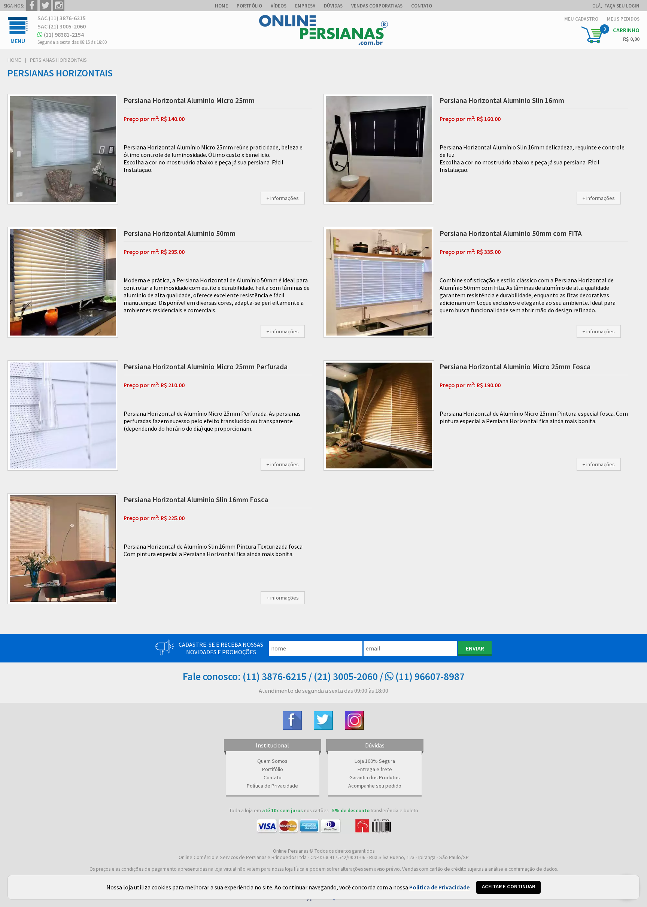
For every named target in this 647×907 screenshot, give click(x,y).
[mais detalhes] (283, 198)
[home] (323, 42)
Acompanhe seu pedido (374, 785)
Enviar (475, 648)
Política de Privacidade (272, 785)
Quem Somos (272, 761)
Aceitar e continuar (508, 886)
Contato (273, 777)
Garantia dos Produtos (374, 777)
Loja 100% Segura (375, 761)
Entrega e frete (375, 769)
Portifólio (272, 769)
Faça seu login (622, 6)
